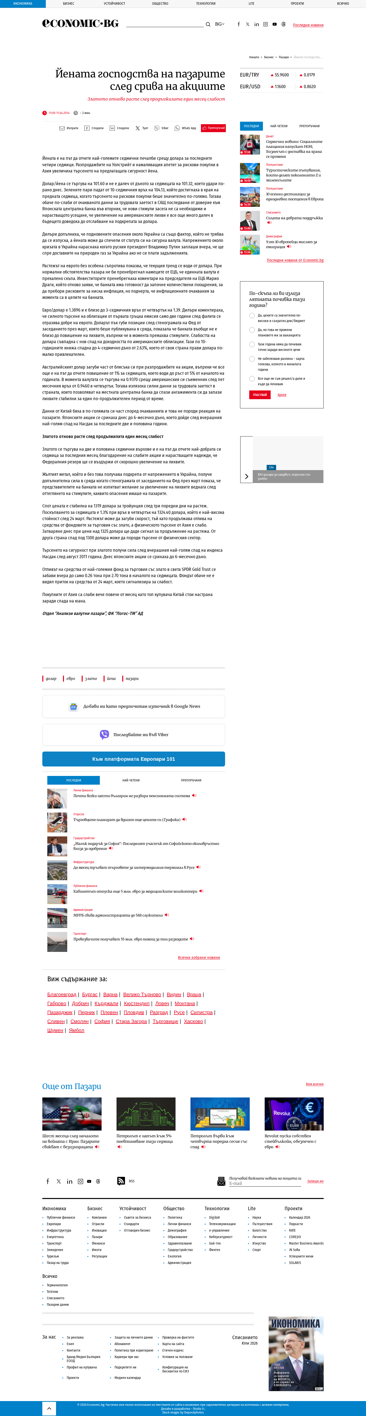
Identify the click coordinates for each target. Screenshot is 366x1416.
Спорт (256, 1250)
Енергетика (55, 1237)
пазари (132, 678)
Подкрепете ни (125, 1367)
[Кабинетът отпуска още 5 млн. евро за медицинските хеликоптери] (57, 894)
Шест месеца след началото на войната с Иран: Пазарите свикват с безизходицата (71, 1141)
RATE (292, 1230)
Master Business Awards (306, 1243)
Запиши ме (315, 1181)
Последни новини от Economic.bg (295, 260)
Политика (175, 1217)
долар (51, 678)
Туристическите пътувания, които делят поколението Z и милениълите (293, 175)
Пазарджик (59, 1012)
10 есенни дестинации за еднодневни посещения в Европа (295, 196)
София (102, 1021)
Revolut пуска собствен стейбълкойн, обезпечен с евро (290, 1141)
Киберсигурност (221, 1237)
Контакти (73, 1350)
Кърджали (106, 1003)
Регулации (99, 1256)
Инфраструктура (59, 1230)
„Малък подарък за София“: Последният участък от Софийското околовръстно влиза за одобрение (146, 846)
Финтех (214, 1250)
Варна (110, 994)
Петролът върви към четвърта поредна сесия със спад (218, 1141)
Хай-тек (215, 1243)
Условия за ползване (177, 1357)
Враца (194, 994)
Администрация (179, 1263)
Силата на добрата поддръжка (294, 218)
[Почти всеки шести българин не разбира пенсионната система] (57, 799)
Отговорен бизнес (137, 1230)
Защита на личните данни (134, 1337)
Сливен (56, 1021)
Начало (254, 57)
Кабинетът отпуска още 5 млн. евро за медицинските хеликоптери (135, 891)
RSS (131, 1181)
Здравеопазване (180, 1243)
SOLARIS (295, 1263)
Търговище (165, 1021)
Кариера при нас (127, 1357)
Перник (86, 1012)
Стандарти (131, 1224)
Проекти (297, 3)
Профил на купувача (82, 1367)
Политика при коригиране (134, 1350)
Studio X (198, 1409)
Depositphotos (194, 1412)
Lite (251, 3)
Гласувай (260, 395)
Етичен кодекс (173, 1350)
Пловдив (134, 1012)
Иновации (99, 1230)
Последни (73, 780)
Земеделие (55, 1250)
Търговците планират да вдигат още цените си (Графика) (127, 819)
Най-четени (131, 780)
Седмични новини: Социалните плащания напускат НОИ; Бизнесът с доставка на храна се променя (294, 149)
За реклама (75, 1337)
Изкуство (259, 1243)
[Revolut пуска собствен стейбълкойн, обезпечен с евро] (294, 1114)
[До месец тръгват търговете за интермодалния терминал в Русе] (57, 870)
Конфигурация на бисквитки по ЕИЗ (175, 1369)
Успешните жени (301, 1256)
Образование (177, 1237)
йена (111, 678)
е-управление (219, 1230)
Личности (259, 1237)
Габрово (56, 1003)
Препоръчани (191, 780)
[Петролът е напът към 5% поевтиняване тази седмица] (146, 1114)
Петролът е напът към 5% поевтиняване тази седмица (145, 1139)
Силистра (201, 1012)
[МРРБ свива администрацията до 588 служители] (57, 918)
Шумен (55, 1030)
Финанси (98, 1243)
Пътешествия (262, 1224)
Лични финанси (179, 1224)
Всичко (343, 3)
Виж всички (315, 1084)
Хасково (193, 1021)
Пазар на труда (58, 1263)
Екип (70, 1344)
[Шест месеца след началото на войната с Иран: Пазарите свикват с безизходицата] (72, 1114)
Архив (282, 395)
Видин (174, 994)
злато (91, 678)
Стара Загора (131, 1021)
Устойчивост (114, 3)
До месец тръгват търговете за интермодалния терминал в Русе (134, 867)
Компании (99, 1217)
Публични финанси (61, 1217)
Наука (256, 1217)
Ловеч (162, 1003)
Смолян (79, 1021)
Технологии (206, 3)
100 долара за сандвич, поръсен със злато (284, 476)
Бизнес (68, 3)
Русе (179, 1012)
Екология (175, 1256)
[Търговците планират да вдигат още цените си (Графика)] (57, 822)
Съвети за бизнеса (137, 1217)
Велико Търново (142, 994)
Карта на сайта (173, 1344)
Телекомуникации (222, 1224)
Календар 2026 (299, 1217)
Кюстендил (137, 1003)
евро (70, 678)
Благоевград (61, 994)
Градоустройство (180, 1250)
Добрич (80, 1003)
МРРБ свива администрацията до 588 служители (118, 915)
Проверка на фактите (178, 1337)
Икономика (22, 3)
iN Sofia (294, 1250)
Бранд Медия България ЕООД (83, 1359)
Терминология (57, 1285)
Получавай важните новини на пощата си (265, 1178)
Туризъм (53, 1256)
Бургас (90, 994)
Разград (159, 1012)
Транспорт (54, 1243)
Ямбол (76, 1030)
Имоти (97, 1250)
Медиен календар (128, 1378)
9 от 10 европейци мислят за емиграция (291, 244)
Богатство (259, 1230)
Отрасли (98, 1224)
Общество (160, 3)
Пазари (284, 57)
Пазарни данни (58, 1305)
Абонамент (122, 1344)
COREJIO (295, 1237)
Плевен (109, 1012)
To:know (52, 1292)
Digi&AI (214, 1217)
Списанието (55, 1298)
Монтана (185, 1003)
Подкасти (296, 1224)
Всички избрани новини (199, 958)
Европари (54, 1224)
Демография (177, 1230)
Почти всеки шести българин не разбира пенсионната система (132, 796)
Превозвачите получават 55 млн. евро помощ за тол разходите (131, 939)
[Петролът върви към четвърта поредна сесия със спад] (220, 1114)
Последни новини (308, 25)
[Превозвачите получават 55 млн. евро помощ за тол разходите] (57, 942)
